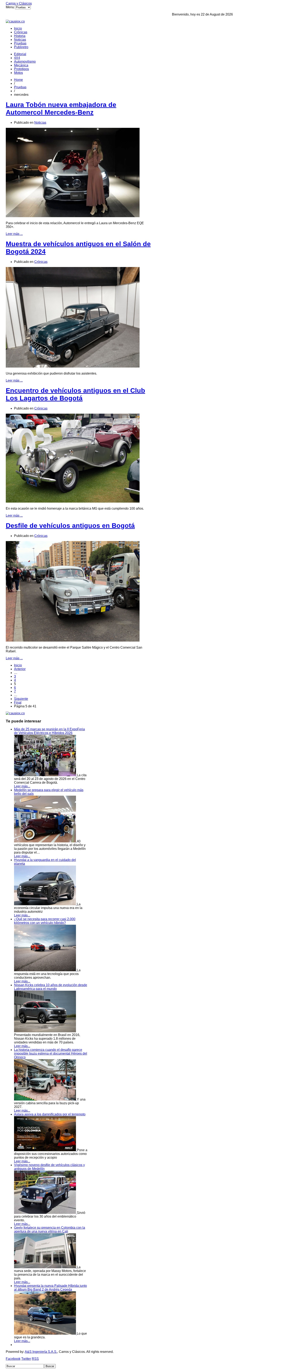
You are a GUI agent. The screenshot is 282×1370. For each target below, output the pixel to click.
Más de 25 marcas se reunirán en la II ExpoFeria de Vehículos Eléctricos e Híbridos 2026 (49, 731)
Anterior (20, 669)
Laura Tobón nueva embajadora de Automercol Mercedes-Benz (61, 108)
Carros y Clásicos (19, 3)
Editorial (20, 54)
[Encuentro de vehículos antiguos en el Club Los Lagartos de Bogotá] (73, 501)
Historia (19, 36)
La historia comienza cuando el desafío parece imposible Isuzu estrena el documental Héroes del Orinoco (50, 1053)
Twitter (26, 1358)
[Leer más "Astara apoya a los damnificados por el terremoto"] (45, 1150)
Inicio (18, 28)
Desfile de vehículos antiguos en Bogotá (70, 525)
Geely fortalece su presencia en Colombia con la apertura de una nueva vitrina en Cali (49, 1229)
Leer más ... (14, 234)
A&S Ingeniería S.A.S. (41, 1351)
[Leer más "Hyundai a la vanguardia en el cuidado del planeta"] (45, 904)
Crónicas (20, 32)
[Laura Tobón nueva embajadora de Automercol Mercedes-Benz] (73, 216)
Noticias (20, 39)
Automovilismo (25, 61)
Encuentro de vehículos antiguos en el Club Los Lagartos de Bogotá (75, 394)
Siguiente (21, 699)
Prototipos (21, 69)
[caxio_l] (15, 713)
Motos (18, 72)
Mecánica (21, 65)
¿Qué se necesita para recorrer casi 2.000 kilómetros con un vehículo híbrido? (44, 921)
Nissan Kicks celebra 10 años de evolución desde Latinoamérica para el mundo (50, 986)
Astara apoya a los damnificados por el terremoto (49, 1114)
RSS (35, 1358)
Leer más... (22, 786)
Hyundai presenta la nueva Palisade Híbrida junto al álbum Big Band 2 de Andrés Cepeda (50, 1287)
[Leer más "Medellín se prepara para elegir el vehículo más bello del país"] (45, 841)
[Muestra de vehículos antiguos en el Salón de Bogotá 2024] (73, 366)
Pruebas (20, 43)
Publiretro (21, 47)
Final (17, 702)
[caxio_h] (15, 21)
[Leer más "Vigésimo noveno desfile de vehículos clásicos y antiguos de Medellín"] (45, 1212)
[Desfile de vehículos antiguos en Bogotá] (73, 640)
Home (18, 79)
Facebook (13, 1358)
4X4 (17, 58)
